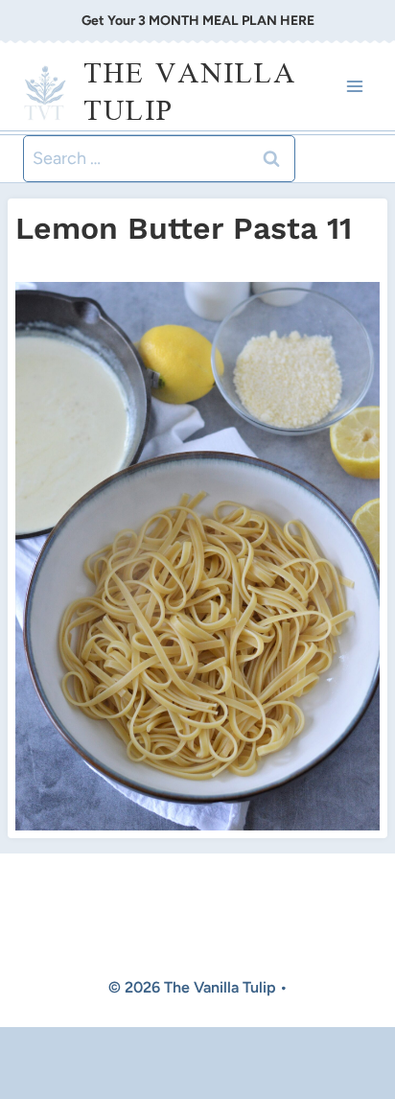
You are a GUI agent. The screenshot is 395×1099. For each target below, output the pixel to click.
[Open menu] (354, 87)
